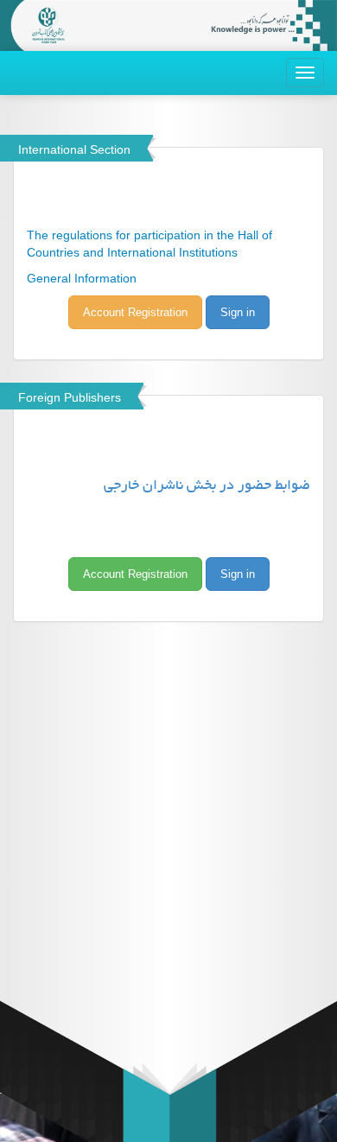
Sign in (237, 312)
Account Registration (135, 312)
